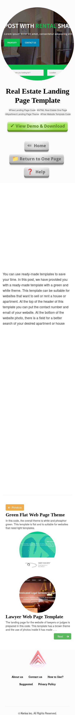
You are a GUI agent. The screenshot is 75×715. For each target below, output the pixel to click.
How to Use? (56, 677)
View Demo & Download (40, 126)
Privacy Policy (47, 684)
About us (17, 677)
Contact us (35, 677)
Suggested (26, 684)
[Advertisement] (37, 226)
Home (39, 145)
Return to (40, 159)
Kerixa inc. (27, 713)
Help (40, 171)
